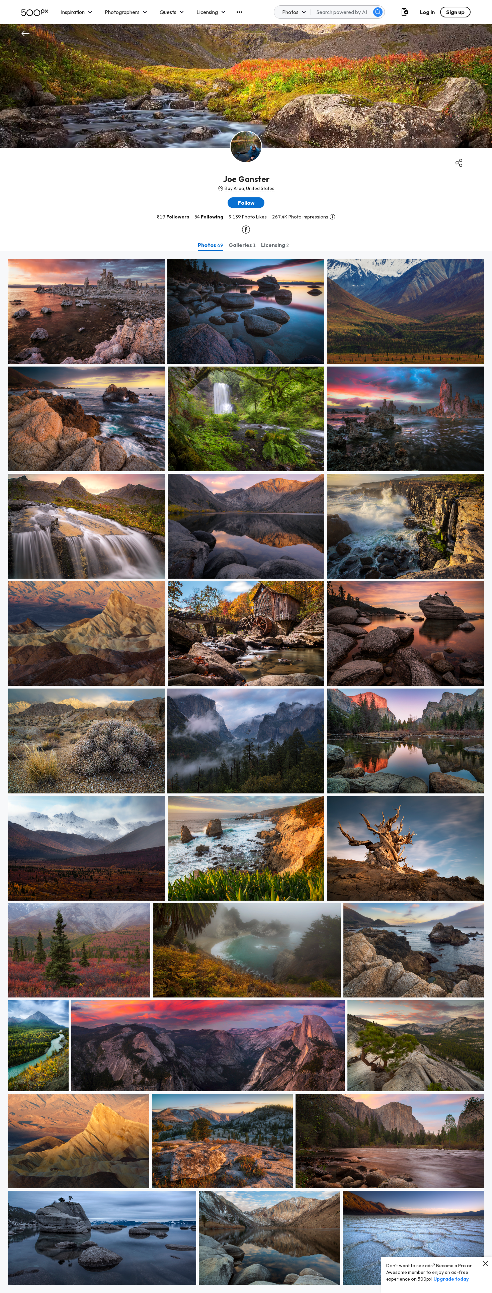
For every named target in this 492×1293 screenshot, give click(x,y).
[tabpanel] (246, 772)
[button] (378, 12)
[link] (86, 311)
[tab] (210, 245)
